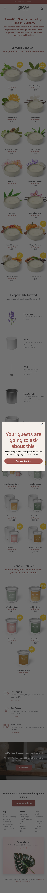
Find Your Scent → (23, 461)
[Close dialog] (42, 423)
